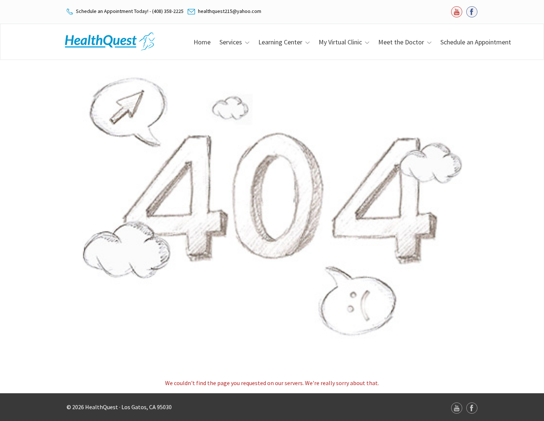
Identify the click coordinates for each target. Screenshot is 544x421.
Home (202, 42)
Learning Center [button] (281, 42)
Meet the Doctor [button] (402, 42)
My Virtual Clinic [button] (342, 42)
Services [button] (232, 42)
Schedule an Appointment (475, 42)
